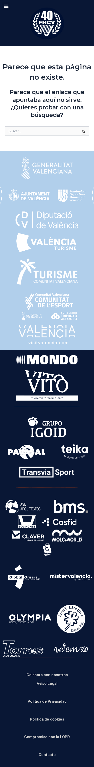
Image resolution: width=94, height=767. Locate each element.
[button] (6, 6)
